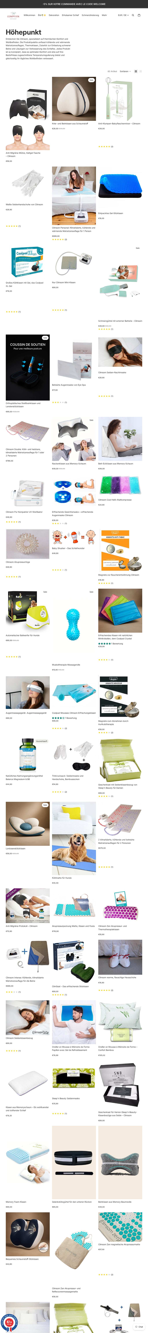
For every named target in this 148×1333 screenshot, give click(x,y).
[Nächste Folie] (45, 113)
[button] (125, 71)
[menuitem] (104, 15)
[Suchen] (133, 15)
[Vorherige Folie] (10, 113)
